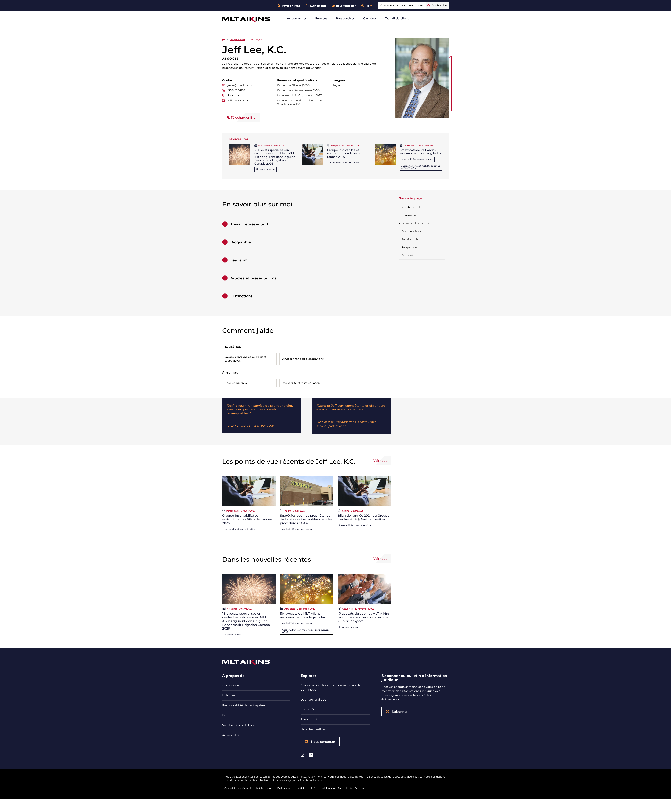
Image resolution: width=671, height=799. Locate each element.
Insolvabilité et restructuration (344, 162)
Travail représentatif (249, 224)
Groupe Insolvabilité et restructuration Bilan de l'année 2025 (344, 153)
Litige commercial (265, 169)
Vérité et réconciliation (238, 725)
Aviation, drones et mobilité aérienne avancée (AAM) (420, 167)
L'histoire (228, 695)
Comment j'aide (411, 231)
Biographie (240, 242)
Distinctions (241, 296)
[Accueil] (223, 39)
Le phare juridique (313, 699)
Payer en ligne (291, 5)
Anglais (337, 85)
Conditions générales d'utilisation (247, 788)
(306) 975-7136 (236, 90)
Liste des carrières (313, 729)
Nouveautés (409, 215)
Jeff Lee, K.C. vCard (239, 100)
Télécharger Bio (242, 117)
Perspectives (345, 18)
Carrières (370, 18)
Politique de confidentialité (296, 788)
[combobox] (402, 5)
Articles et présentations (253, 278)
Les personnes (296, 18)
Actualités (408, 255)
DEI (224, 715)
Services (321, 18)
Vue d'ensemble (411, 207)
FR (367, 5)
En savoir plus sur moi (415, 223)
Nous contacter (346, 5)
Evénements (318, 5)
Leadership (240, 260)
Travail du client (397, 18)
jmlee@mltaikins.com (241, 85)
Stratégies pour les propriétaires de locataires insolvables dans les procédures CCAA (306, 519)
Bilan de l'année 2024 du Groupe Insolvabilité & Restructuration (363, 517)
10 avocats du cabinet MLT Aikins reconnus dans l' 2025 (364, 617)
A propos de (230, 685)
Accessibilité (231, 735)
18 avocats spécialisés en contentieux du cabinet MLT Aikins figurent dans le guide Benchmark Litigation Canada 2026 (274, 156)
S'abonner (399, 712)
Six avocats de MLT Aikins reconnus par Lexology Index (420, 151)
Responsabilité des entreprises (243, 705)
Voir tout (380, 461)
